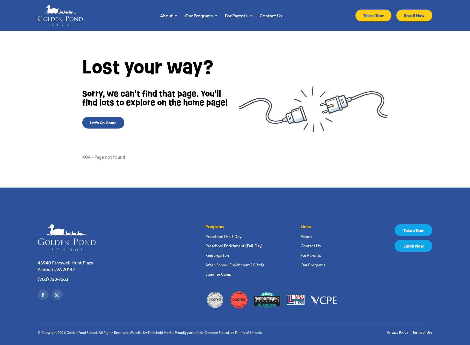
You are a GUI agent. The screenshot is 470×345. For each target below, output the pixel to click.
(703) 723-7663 (53, 279)
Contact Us (271, 15)
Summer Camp (218, 274)
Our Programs (199, 15)
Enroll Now (414, 15)
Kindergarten (217, 255)
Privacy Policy (397, 332)
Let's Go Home (103, 123)
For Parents (236, 15)
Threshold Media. (161, 332)
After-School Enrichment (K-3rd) (234, 264)
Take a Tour (373, 15)
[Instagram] (57, 294)
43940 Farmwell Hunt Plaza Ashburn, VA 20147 (65, 266)
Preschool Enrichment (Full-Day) (234, 245)
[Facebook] (43, 294)
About (166, 15)
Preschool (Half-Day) (224, 236)
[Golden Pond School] (69, 237)
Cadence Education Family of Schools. (233, 332)
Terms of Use (422, 332)
